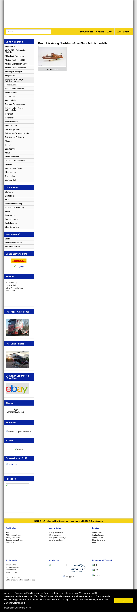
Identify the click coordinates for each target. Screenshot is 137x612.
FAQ (94, 542)
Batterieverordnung (56, 540)
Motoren (8, 141)
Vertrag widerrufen (13, 537)
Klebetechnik (10, 172)
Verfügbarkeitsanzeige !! (58, 537)
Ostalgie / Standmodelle (15, 160)
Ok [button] (124, 601)
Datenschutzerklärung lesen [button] (17, 608)
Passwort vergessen (13, 242)
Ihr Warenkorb (96, 31)
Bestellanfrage (11, 223)
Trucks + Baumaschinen (15, 104)
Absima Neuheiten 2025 (15, 59)
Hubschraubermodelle (14, 88)
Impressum (10, 215)
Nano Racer (10, 96)
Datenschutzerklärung (14, 207)
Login (7, 238)
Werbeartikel (10, 180)
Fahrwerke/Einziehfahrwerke (17, 133)
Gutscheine (10, 176)
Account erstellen (12, 246)
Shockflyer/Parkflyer (13, 71)
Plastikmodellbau (12, 156)
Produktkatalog (48, 43)
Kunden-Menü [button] (123, 31)
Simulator (9, 164)
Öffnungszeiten (54, 535)
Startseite (9, 191)
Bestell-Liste (10, 195)
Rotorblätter (10, 113)
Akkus (7, 152)
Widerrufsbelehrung (13, 203)
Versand (8, 211)
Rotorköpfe (9, 117)
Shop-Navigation (14, 41)
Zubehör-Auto (11, 125)
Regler (8, 145)
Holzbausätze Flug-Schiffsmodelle (84, 43)
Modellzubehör (11, 121)
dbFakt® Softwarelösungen (92, 521)
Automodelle (10, 100)
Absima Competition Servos (16, 63)
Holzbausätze (12, 84)
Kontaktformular (12, 219)
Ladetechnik (10, 148)
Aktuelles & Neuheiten (14, 56)
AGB (7, 199)
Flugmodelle (10, 75)
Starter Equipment (12, 129)
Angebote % (10, 46)
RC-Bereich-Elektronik (14, 137)
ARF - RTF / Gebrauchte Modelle (15, 51)
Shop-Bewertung (12, 227)
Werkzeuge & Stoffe (13, 168)
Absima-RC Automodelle (15, 67)
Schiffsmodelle (11, 92)
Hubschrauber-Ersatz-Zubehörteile (14, 109)
